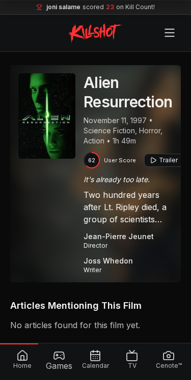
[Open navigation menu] (169, 33)
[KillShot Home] (95, 33)
